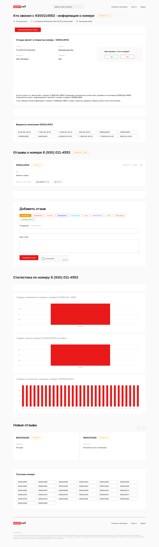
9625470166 (89, 437)
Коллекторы (75, 215)
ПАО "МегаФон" (22, 59)
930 (60, 59)
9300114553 (22, 165)
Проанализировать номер (27, 30)
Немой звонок (97, 215)
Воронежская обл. (66, 50)
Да (112, 57)
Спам (86, 215)
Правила (143, 7)
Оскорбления (61, 215)
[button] (138, 428)
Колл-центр (120, 215)
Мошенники (38, 215)
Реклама (50, 215)
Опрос (109, 215)
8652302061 (22, 437)
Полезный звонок (27, 219)
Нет (127, 57)
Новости (134, 7)
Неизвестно (25, 215)
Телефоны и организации (119, 7)
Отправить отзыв (29, 258)
